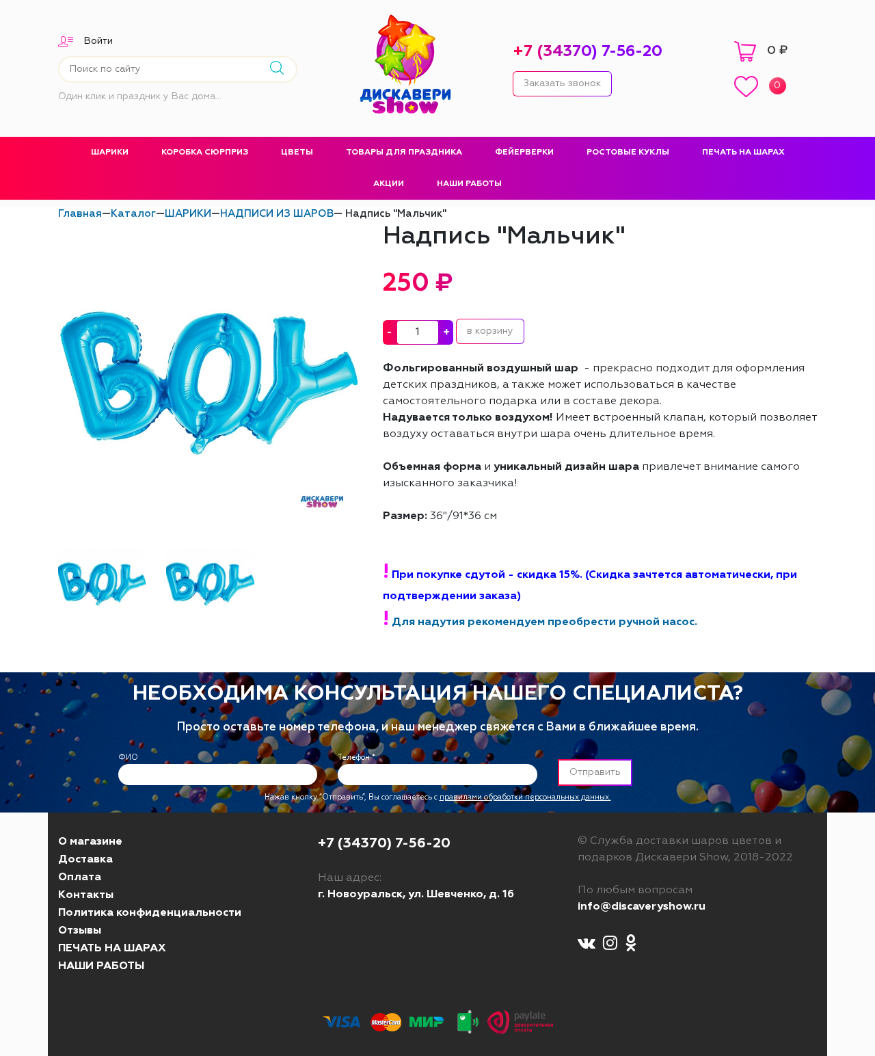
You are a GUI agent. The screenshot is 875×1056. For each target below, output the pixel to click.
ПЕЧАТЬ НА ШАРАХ (743, 152)
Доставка (85, 859)
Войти (98, 41)
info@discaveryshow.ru (641, 906)
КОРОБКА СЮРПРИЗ (204, 152)
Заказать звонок (562, 83)
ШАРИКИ (110, 152)
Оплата (79, 877)
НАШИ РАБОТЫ (469, 184)
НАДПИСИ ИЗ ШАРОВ (277, 214)
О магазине (90, 841)
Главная (80, 214)
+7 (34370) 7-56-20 (587, 52)
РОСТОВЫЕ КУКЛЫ (628, 152)
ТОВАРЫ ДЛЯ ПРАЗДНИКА (404, 152)
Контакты (85, 895)
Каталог (133, 214)
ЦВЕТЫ (297, 152)
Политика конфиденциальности (149, 913)
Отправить (595, 772)
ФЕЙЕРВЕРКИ (524, 152)
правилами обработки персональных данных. (525, 797)
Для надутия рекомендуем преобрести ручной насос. (544, 622)
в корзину (490, 331)
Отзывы (79, 930)
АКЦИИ (388, 184)
